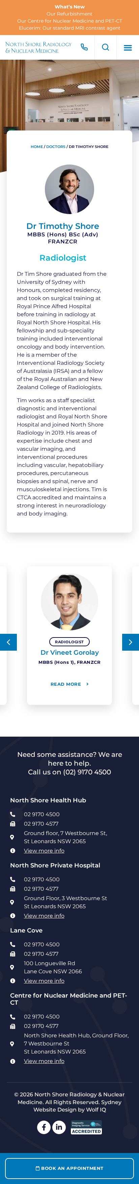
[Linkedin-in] (59, 1127)
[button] (128, 47)
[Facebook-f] (44, 1127)
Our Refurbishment (69, 14)
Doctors (55, 146)
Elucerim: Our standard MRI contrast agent (69, 28)
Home (37, 146)
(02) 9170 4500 (87, 772)
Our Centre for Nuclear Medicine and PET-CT (69, 21)
